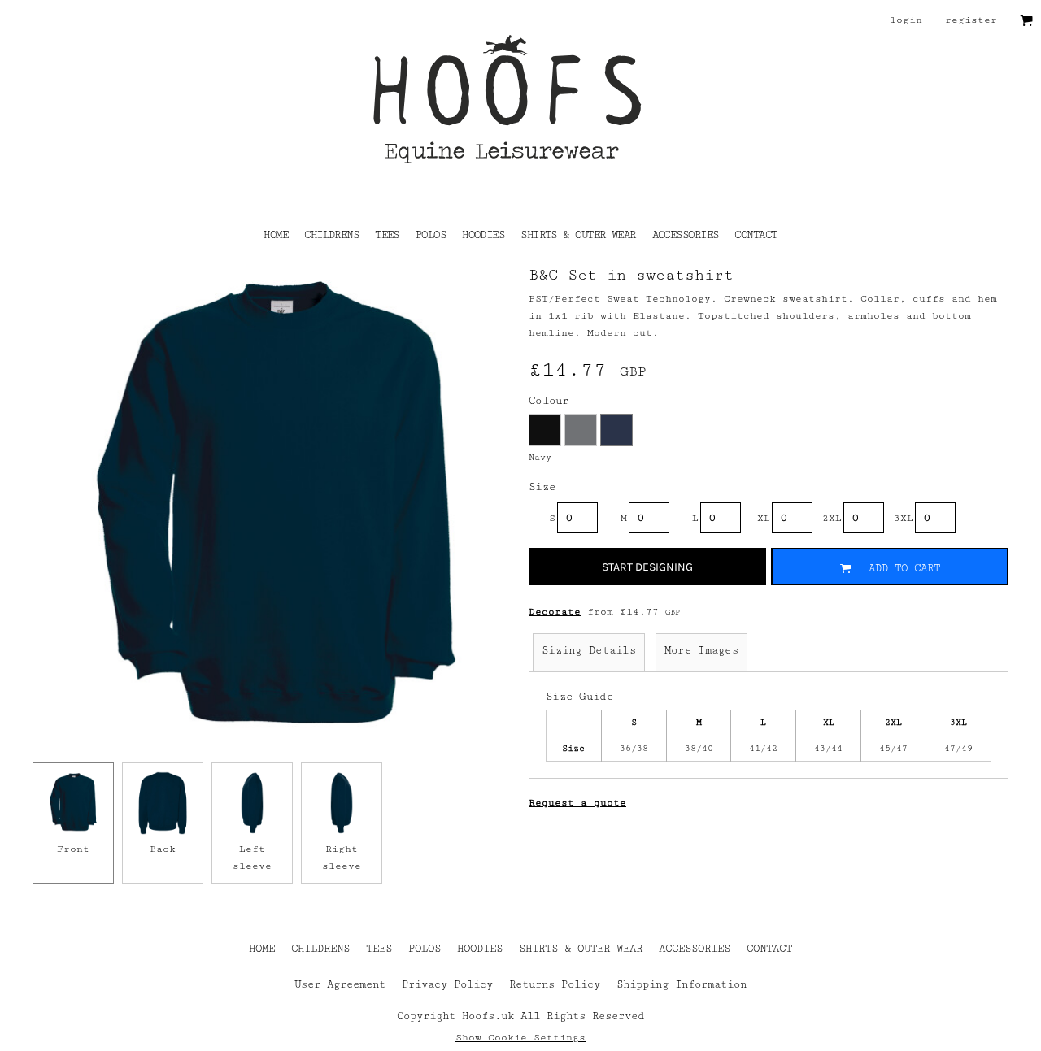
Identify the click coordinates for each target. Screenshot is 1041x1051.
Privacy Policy (447, 984)
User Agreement (339, 984)
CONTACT (769, 948)
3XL (903, 518)
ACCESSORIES (694, 948)
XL (763, 518)
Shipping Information (681, 984)
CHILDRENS (320, 948)
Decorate (555, 612)
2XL (832, 518)
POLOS (424, 948)
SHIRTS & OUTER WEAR (580, 948)
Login (906, 20)
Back (163, 849)
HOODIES (480, 948)
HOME (262, 948)
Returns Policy (554, 984)
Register (971, 20)
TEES (379, 948)
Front (73, 849)
